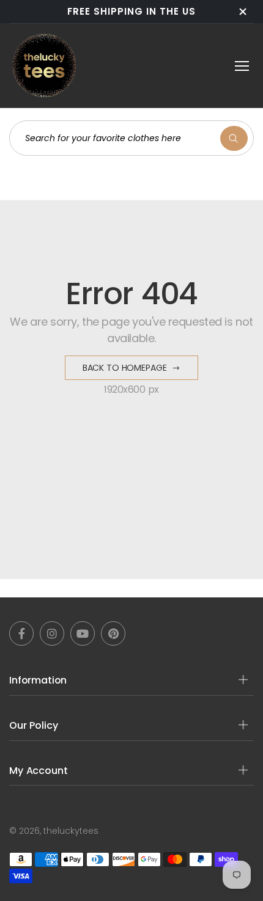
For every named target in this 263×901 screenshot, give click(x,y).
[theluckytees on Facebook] (21, 633)
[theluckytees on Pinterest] (113, 633)
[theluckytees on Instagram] (52, 633)
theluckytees (70, 831)
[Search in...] (234, 138)
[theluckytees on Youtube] (82, 633)
